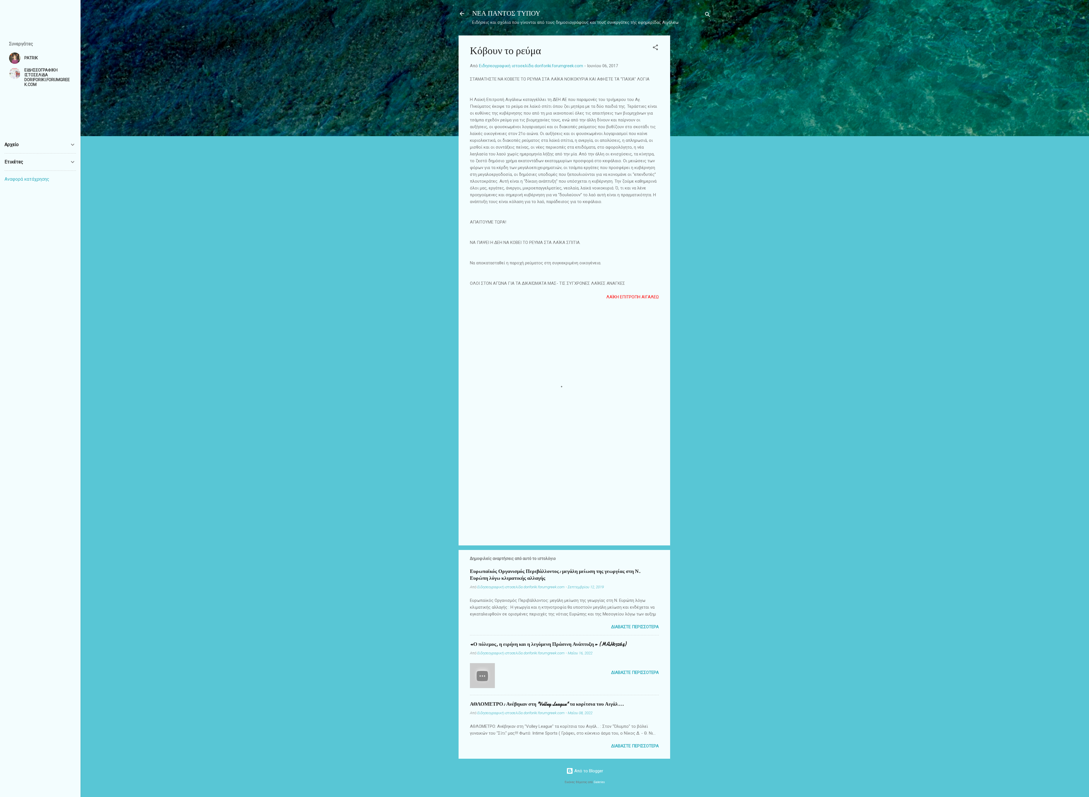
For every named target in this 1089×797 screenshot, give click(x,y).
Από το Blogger (588, 770)
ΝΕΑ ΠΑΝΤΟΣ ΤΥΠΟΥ (506, 13)
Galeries (599, 782)
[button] (655, 48)
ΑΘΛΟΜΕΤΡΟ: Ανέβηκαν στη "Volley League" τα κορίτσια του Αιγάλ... (547, 704)
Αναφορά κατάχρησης (27, 179)
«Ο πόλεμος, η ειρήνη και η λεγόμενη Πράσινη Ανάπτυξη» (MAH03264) (548, 644)
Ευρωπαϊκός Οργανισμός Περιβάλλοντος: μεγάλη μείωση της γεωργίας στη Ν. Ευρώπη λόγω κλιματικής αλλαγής (555, 575)
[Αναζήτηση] (707, 15)
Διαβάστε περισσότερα (635, 626)
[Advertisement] (693, 120)
